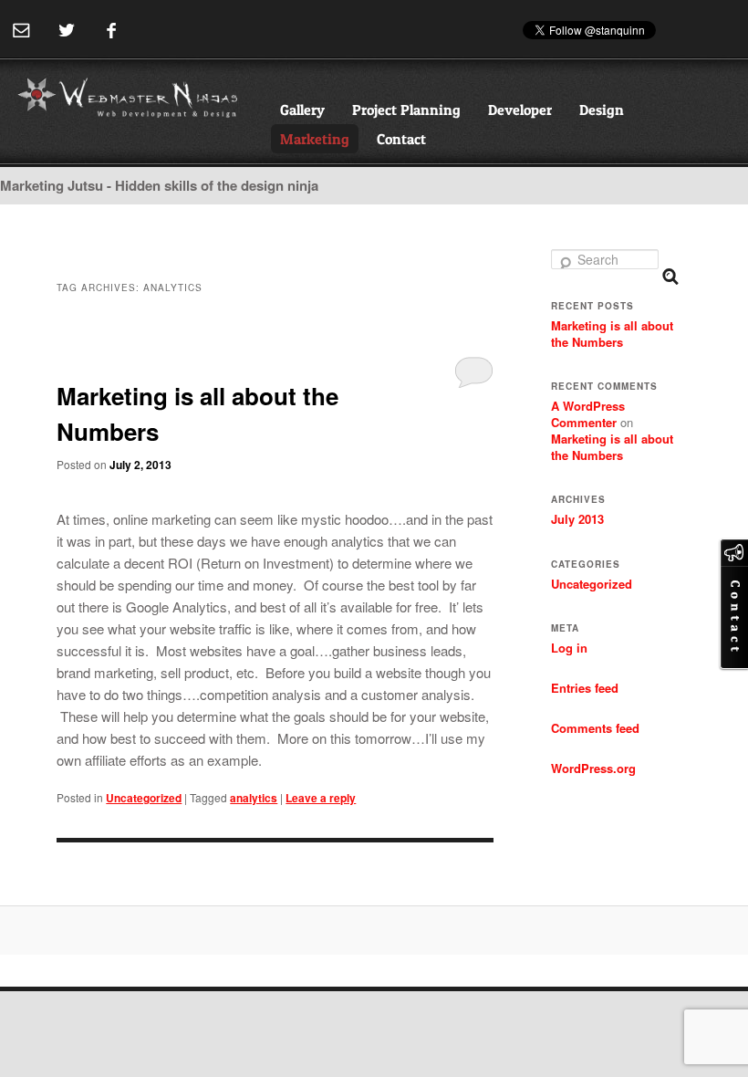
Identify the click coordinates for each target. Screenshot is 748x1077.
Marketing (314, 139)
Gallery (302, 109)
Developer (520, 109)
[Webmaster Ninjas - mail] (21, 30)
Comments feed (595, 728)
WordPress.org (593, 768)
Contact (401, 139)
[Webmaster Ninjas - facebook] (111, 30)
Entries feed (584, 687)
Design (601, 109)
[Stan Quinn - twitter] (66, 30)
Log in (569, 647)
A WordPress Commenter (588, 414)
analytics (253, 797)
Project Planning (406, 109)
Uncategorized (144, 797)
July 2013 (577, 519)
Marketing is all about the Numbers (612, 333)
